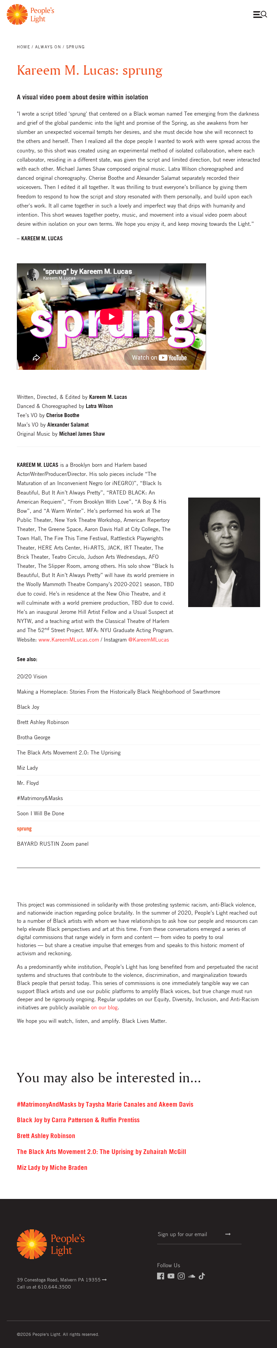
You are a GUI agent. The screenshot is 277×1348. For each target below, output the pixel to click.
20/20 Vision (32, 676)
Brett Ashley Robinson (43, 722)
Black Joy (28, 706)
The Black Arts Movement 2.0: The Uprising (69, 752)
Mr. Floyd (28, 782)
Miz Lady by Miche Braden (52, 1167)
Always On (48, 46)
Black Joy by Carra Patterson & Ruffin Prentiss (78, 1120)
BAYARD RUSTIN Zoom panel (53, 843)
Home (23, 46)
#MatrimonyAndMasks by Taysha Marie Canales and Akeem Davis (105, 1104)
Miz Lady (27, 767)
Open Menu (261, 14)
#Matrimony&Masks (40, 798)
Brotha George (33, 737)
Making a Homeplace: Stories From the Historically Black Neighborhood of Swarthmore (118, 691)
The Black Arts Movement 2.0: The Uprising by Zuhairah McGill (101, 1152)
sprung (24, 828)
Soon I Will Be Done (40, 813)
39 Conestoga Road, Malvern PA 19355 (59, 1279)
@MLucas (148, 639)
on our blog (104, 1007)
